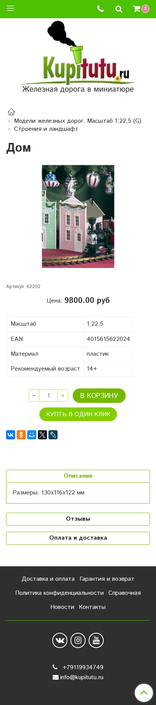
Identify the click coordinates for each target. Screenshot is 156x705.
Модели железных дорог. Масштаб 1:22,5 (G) (77, 121)
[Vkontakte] (59, 640)
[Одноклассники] (21, 434)
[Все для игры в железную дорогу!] (78, 59)
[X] (42, 434)
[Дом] (78, 216)
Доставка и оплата (48, 579)
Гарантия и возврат (107, 579)
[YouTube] (96, 640)
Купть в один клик (78, 414)
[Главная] (11, 113)
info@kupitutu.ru (81, 677)
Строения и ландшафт (46, 129)
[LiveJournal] (53, 434)
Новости (62, 607)
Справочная (124, 593)
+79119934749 (82, 667)
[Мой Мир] (31, 434)
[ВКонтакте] (10, 434)
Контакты (92, 607)
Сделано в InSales (78, 693)
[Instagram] (78, 640)
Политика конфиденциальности (59, 593)
